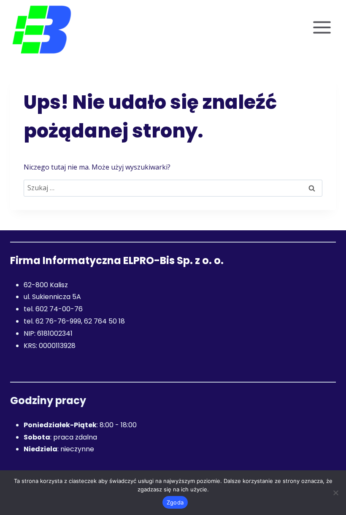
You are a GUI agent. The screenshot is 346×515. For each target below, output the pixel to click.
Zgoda (175, 502)
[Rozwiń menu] (322, 27)
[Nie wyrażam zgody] (335, 492)
